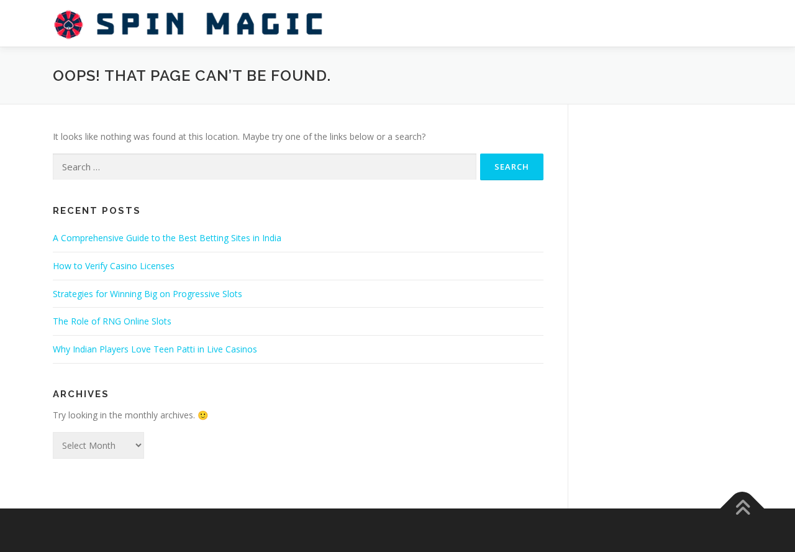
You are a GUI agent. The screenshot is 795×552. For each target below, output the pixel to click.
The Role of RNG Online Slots (112, 321)
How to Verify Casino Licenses (114, 266)
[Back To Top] (742, 508)
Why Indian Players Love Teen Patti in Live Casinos (155, 349)
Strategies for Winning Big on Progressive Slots (147, 294)
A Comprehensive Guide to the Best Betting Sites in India (167, 238)
